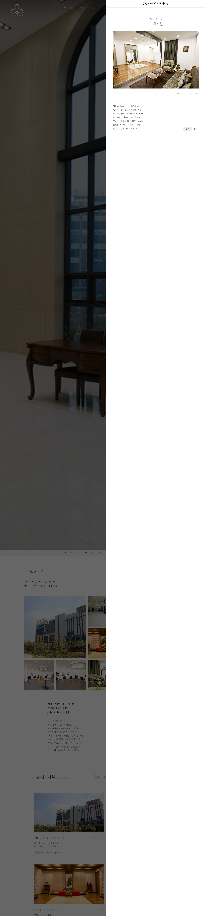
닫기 (202, 3)
